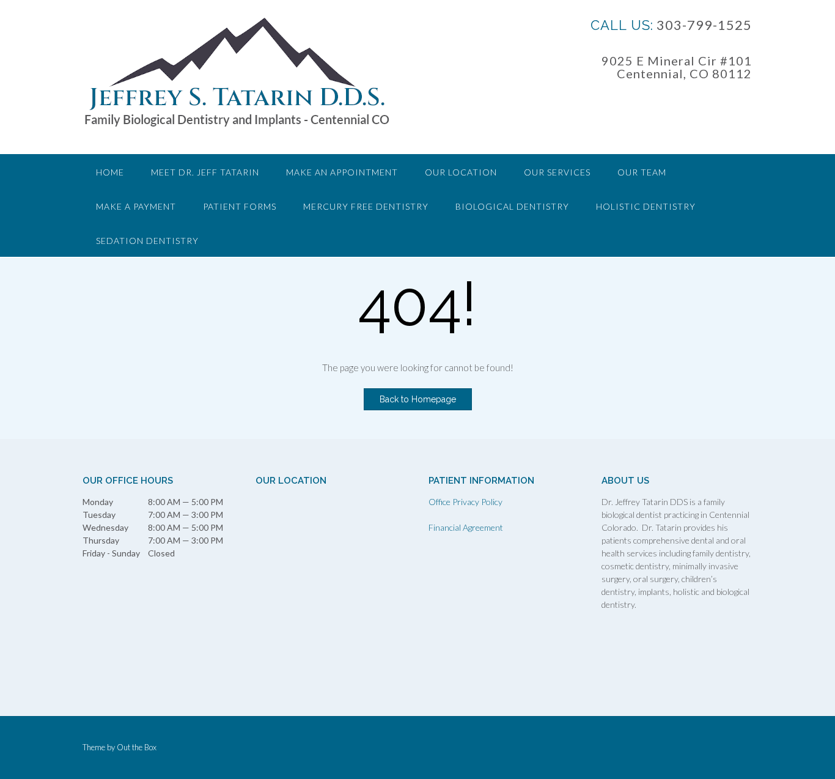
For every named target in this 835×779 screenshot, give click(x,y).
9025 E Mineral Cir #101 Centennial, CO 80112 (676, 67)
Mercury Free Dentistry (366, 206)
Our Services (557, 172)
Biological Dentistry (512, 206)
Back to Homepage (418, 399)
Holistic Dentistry (646, 206)
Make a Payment (136, 206)
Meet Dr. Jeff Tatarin (205, 172)
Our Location (461, 172)
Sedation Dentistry (147, 240)
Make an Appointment (342, 172)
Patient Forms (239, 206)
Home (110, 172)
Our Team (641, 172)
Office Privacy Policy (465, 502)
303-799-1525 (702, 25)
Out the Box (136, 747)
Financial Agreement (466, 527)
